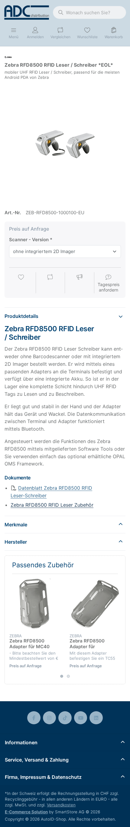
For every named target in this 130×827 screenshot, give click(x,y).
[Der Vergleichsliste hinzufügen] (50, 283)
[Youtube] (80, 718)
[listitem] (65, 142)
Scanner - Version (29, 239)
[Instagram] (49, 718)
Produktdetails (21, 316)
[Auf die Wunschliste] (21, 283)
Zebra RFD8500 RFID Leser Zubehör (52, 505)
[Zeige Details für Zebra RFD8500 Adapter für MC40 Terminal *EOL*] (34, 604)
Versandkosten (61, 804)
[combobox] (89, 12)
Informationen (21, 742)
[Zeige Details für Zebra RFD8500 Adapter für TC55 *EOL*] (95, 604)
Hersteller (16, 542)
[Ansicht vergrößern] (65, 142)
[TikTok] (65, 718)
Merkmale (16, 525)
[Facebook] (34, 718)
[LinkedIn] (96, 718)
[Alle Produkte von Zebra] (8, 57)
